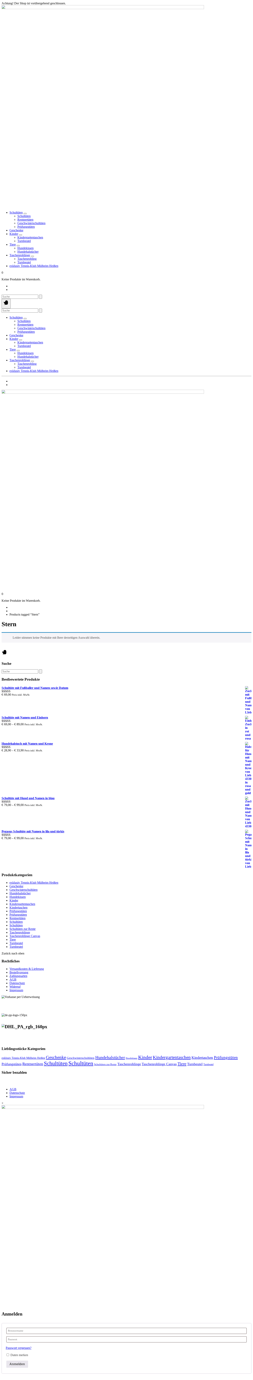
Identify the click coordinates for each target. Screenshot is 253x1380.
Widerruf (15, 986)
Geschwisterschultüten (23, 889)
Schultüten (16, 212)
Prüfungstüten (18, 911)
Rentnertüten (17, 918)
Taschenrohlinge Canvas (24, 936)
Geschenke (16, 230)
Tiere (12, 244)
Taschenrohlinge (19, 255)
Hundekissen (17, 897)
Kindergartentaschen (22, 904)
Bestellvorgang (18, 972)
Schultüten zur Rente (22, 929)
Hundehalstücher (20, 893)
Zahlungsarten (18, 976)
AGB (12, 979)
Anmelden (17, 1364)
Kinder (13, 234)
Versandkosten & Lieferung (26, 968)
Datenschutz (17, 983)
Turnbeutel (16, 943)
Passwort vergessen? (18, 1348)
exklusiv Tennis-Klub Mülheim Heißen (33, 266)
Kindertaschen (18, 907)
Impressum (16, 990)
